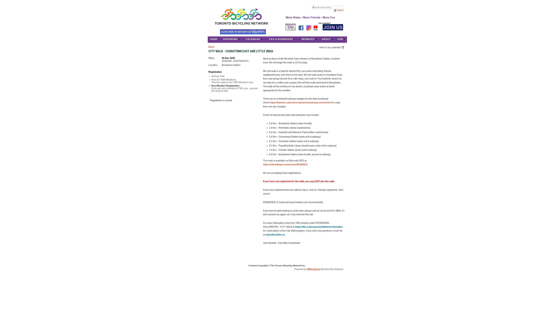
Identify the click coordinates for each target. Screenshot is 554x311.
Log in (340, 10)
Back (211, 47)
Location (212, 65)
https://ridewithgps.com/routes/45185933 (285, 164)
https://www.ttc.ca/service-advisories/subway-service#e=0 (301, 102)
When (211, 58)
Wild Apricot (313, 269)
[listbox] (332, 47)
